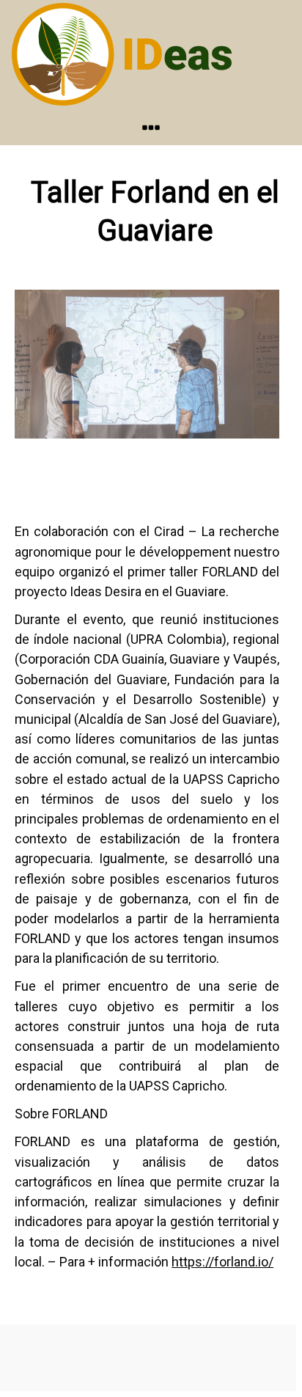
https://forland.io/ (222, 1261)
